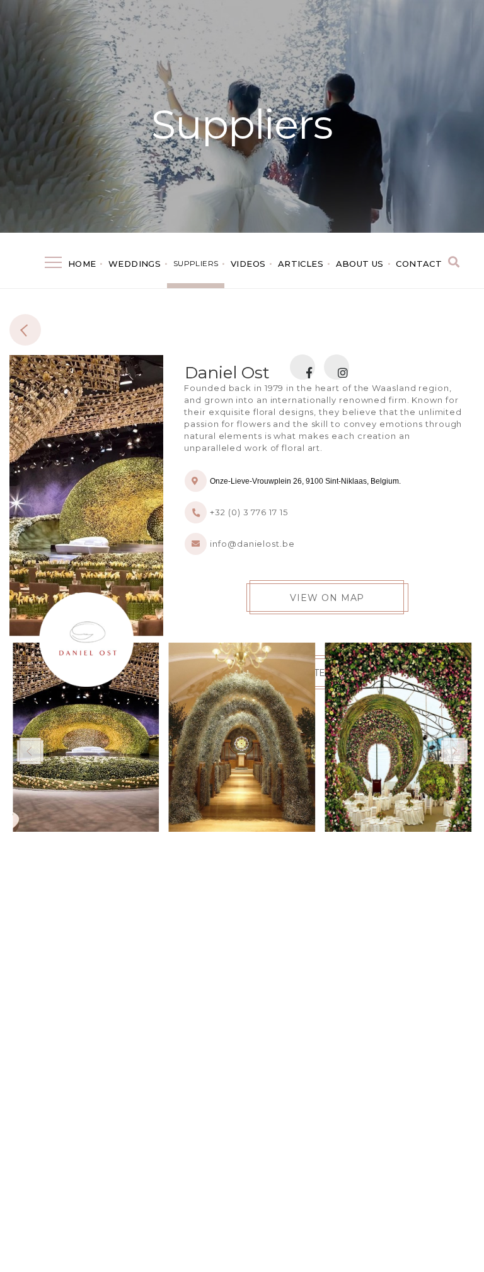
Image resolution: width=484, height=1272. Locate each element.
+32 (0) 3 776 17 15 (248, 512)
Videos (248, 264)
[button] (454, 750)
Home (82, 264)
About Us (360, 264)
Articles (300, 264)
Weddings (134, 264)
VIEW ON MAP (327, 598)
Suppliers (241, 124)
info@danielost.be (252, 544)
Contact (419, 264)
